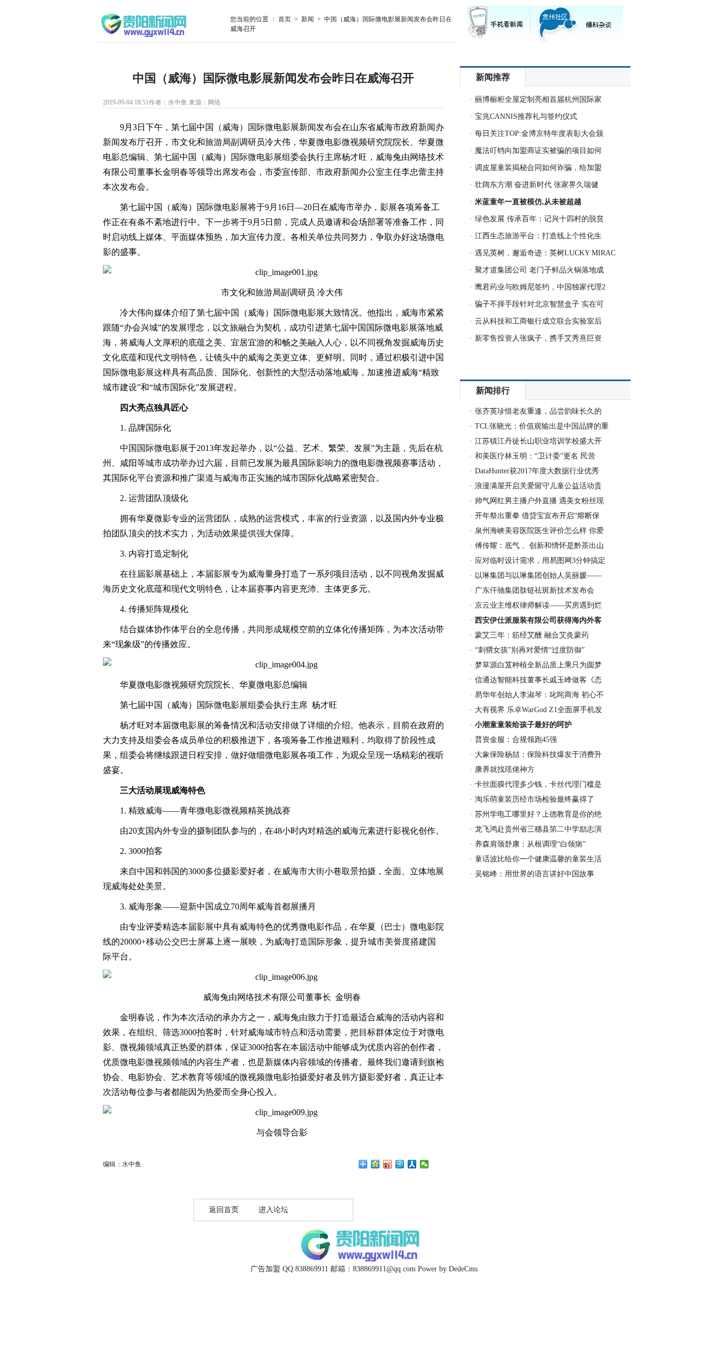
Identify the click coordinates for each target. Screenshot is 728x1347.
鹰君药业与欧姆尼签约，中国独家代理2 (540, 287)
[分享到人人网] (412, 1164)
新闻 (307, 19)
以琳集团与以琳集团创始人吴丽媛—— (538, 575)
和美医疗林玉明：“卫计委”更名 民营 (535, 456)
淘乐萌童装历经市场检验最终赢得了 (534, 799)
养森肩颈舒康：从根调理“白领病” (530, 844)
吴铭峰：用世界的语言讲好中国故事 (534, 874)
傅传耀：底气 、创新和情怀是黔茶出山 (539, 546)
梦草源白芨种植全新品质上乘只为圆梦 (538, 665)
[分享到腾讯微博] (400, 1164)
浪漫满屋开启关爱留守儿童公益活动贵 (538, 486)
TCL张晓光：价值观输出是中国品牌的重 (542, 426)
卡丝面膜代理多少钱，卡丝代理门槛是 (538, 784)
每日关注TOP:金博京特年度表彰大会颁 (539, 134)
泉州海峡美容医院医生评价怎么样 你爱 (539, 531)
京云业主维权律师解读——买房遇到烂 (538, 605)
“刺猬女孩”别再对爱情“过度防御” (530, 650)
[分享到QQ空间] (375, 1164)
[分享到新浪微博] (387, 1164)
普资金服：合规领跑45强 (516, 740)
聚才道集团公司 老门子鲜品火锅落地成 (539, 270)
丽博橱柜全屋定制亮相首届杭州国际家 (538, 99)
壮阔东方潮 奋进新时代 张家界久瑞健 (536, 185)
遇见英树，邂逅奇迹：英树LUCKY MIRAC (545, 253)
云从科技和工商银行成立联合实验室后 (538, 321)
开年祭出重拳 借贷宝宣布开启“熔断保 (537, 516)
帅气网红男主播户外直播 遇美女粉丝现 (539, 501)
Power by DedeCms (448, 1269)
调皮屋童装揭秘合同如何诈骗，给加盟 (538, 168)
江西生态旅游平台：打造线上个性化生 (538, 236)
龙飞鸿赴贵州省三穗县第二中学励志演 (538, 829)
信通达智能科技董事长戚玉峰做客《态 (538, 680)
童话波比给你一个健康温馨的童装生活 (538, 859)
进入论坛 (273, 1210)
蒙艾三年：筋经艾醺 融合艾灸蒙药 (532, 635)
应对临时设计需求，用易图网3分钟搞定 (540, 560)
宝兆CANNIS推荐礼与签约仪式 (526, 116)
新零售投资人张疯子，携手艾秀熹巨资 (538, 338)
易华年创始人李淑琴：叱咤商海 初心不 (539, 695)
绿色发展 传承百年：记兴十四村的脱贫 (539, 219)
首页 (284, 19)
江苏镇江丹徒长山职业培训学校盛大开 (538, 441)
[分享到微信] (424, 1164)
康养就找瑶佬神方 (505, 769)
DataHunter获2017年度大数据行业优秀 (537, 471)
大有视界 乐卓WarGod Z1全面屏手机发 (538, 710)
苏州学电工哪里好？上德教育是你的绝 (538, 814)
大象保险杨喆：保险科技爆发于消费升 (538, 755)
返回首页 (224, 1210)
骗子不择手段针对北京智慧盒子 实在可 (539, 304)
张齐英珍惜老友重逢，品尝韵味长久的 (538, 411)
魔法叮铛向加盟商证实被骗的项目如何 (538, 151)
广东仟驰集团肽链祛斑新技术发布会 (534, 590)
